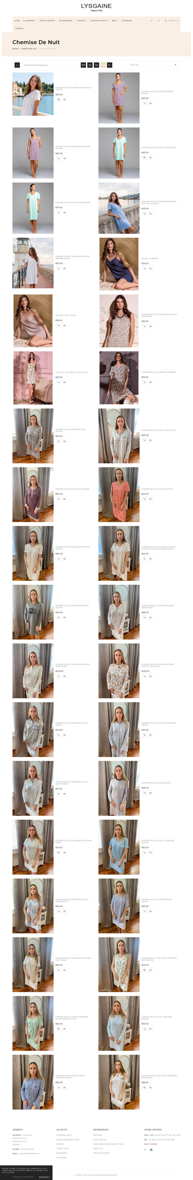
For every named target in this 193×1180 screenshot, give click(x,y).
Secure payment (101, 1153)
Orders (60, 1144)
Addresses (61, 1153)
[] (158, 20)
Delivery (97, 1135)
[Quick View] (64, 441)
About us (98, 1149)
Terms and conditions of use (108, 1144)
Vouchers (61, 1158)
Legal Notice (99, 1140)
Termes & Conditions (23, 1177)
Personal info (63, 1135)
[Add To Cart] (58, 441)
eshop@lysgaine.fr (30, 1154)
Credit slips (62, 1149)
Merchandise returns (67, 1140)
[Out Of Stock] (58, 852)
